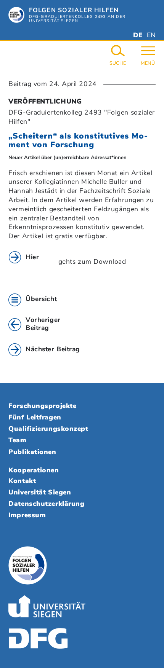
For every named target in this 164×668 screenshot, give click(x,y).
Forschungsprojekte (42, 405)
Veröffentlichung (45, 101)
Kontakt (22, 480)
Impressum (27, 515)
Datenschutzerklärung (46, 503)
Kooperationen (33, 470)
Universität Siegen (39, 492)
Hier (32, 256)
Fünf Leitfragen (34, 417)
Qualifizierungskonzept (48, 428)
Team (17, 440)
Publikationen (32, 451)
